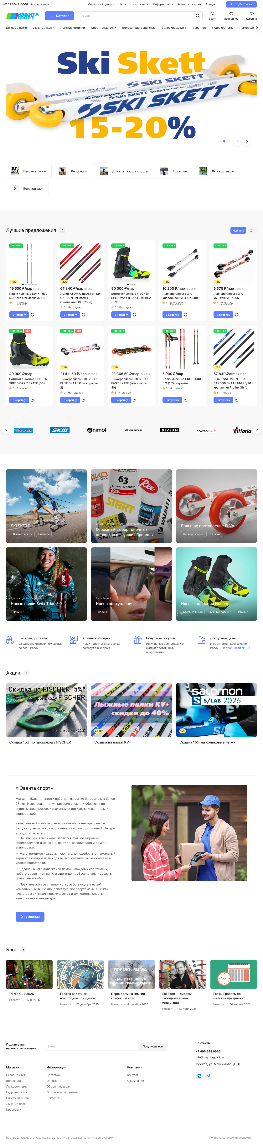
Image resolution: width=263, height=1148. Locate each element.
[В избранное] (32, 315)
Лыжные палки (16, 1104)
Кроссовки (13, 1109)
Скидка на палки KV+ (112, 742)
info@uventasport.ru (210, 1057)
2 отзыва (227, 303)
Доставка (53, 1075)
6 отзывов (176, 303)
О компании (30, 917)
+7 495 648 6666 (15, 4)
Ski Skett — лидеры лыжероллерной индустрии (177, 998)
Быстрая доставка (32, 638)
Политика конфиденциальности (230, 1137)
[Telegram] (208, 1076)
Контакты (134, 1075)
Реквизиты (54, 1098)
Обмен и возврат (58, 1086)
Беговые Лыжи (16, 1075)
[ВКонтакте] (199, 1076)
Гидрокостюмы (17, 1092)
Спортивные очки (18, 1098)
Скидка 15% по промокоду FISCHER (40, 742)
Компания (134, 1067)
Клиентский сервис (97, 638)
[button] (219, 141)
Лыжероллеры (16, 1086)
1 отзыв (22, 303)
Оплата (52, 1081)
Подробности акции (235, 648)
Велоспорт (13, 1081)
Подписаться (152, 1046)
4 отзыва (125, 392)
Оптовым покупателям (62, 1092)
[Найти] (198, 15)
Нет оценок (75, 307)
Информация (56, 1067)
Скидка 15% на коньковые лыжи (207, 742)
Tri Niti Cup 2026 (21, 994)
